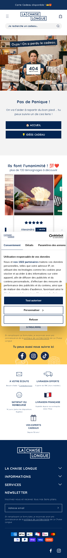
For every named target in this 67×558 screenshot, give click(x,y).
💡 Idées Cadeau (33, 134)
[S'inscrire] (58, 508)
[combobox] (33, 26)
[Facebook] (22, 356)
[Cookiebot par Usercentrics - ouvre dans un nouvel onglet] (49, 236)
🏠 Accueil (33, 125)
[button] (7, 16)
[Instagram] (33, 356)
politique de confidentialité (36, 338)
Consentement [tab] (12, 245)
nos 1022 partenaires (26, 262)
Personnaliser (32, 310)
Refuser (33, 319)
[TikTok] (45, 356)
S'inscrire (33, 327)
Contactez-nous (25, 386)
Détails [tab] (29, 245)
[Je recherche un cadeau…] (58, 26)
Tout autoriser (33, 300)
